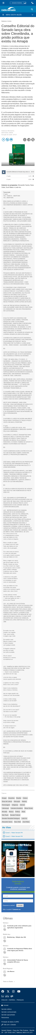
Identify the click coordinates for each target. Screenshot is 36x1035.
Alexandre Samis (7, 822)
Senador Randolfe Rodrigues (11, 818)
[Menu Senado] (3, 3)
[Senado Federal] (18, 3)
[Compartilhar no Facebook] (29, 139)
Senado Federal (15, 815)
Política (17, 811)
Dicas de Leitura (7, 801)
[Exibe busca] (32, 9)
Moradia (4, 811)
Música (11, 811)
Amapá (4, 798)
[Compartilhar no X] (33, 139)
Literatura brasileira (17, 808)
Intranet (5, 1005)
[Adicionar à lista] (7, 139)
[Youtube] (18, 991)
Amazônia (11, 798)
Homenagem (6, 805)
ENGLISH (4, 1000)
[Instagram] (13, 991)
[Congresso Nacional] (7, 996)
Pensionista (5, 1017)
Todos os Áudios (8, 981)
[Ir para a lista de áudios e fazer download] (11, 139)
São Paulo (5, 815)
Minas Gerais (29, 808)
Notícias (5, 923)
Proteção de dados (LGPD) (10, 1022)
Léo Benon (10, 971)
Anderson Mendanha (7, 131)
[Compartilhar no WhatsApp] (24, 139)
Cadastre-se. (17, 909)
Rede (23, 811)
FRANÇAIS (20, 1000)
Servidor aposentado (8, 1015)
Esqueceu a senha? (9, 905)
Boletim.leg (6, 934)
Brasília (18, 798)
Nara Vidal (17, 822)
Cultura (25, 798)
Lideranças (5, 808)
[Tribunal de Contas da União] (11, 996)
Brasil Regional (7, 968)
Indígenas (15, 805)
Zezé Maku (26, 822)
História (24, 801)
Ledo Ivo (24, 818)
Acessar (20, 905)
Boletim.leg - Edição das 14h (16, 937)
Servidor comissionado (8, 1012)
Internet (22, 805)
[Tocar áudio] (3, 139)
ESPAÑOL (12, 1000)
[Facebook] (3, 991)
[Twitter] (8, 991)
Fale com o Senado (9, 1024)
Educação (17, 801)
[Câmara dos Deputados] (2, 996)
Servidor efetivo (6, 1009)
